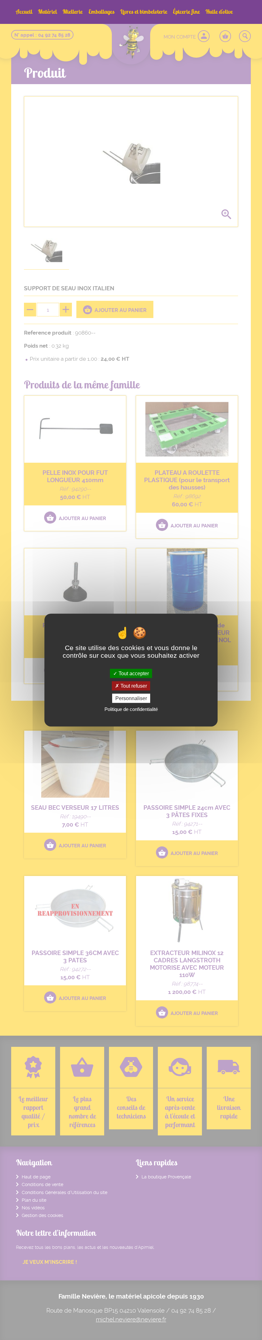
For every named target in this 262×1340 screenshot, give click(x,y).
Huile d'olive (219, 11)
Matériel (47, 11)
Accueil (24, 11)
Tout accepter (133, 673)
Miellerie (72, 11)
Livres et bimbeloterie (143, 11)
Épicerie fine (186, 11)
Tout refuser (133, 685)
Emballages (101, 11)
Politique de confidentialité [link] (131, 709)
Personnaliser (131, 698)
